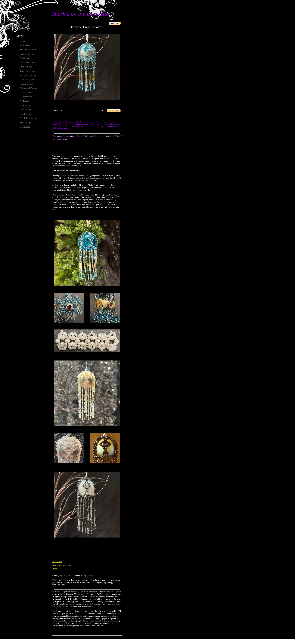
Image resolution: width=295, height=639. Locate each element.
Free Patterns (25, 114)
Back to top (57, 562)
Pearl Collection (27, 79)
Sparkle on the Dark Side (81, 13)
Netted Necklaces (27, 62)
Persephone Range (28, 75)
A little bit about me (28, 118)
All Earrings (25, 105)
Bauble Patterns (27, 54)
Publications (25, 109)
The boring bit (26, 122)
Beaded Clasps (26, 84)
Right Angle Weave (28, 88)
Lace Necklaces (26, 67)
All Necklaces (26, 96)
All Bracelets (25, 101)
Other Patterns (26, 92)
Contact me (25, 127)
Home (54, 569)
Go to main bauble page (62, 565)
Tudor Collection (27, 71)
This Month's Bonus (29, 49)
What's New (25, 45)
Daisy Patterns (26, 58)
